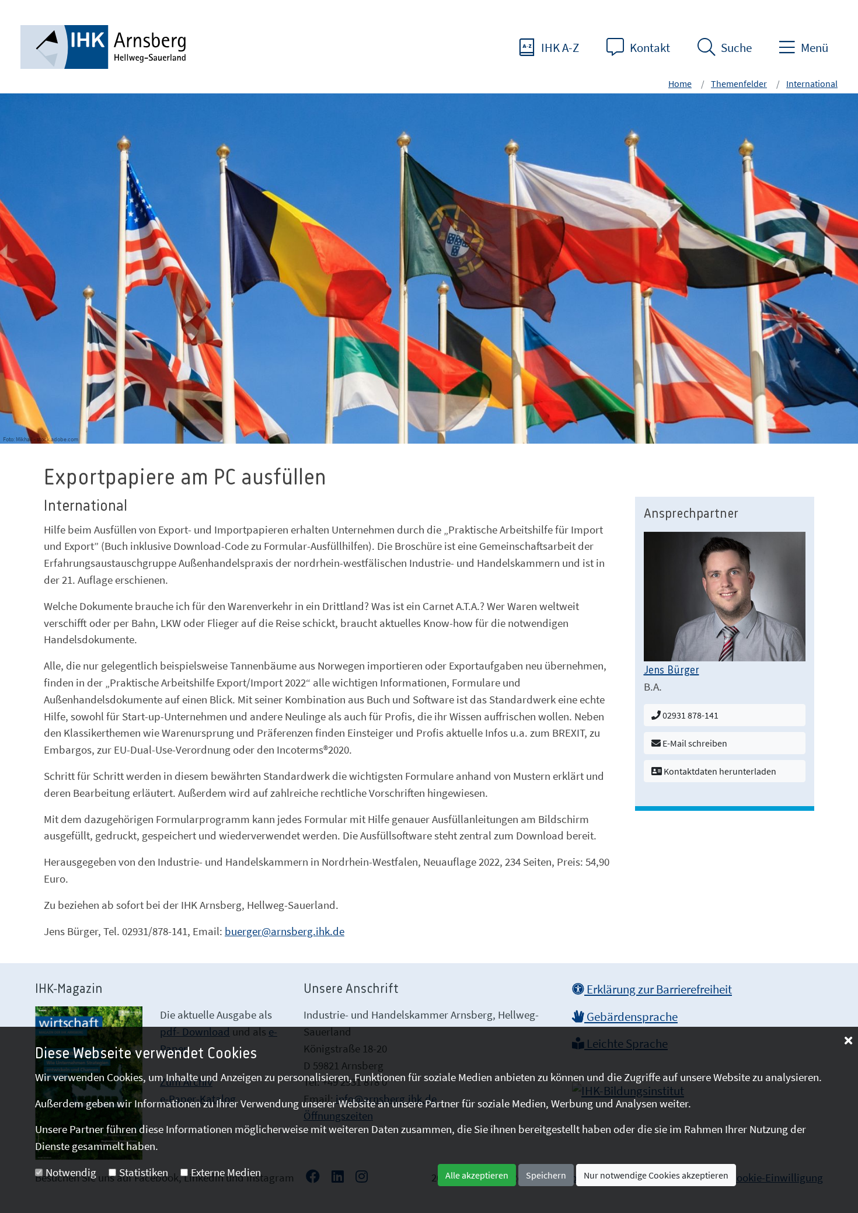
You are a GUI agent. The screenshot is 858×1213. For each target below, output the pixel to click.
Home (680, 83)
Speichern (546, 1175)
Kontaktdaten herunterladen (719, 771)
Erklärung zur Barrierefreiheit (658, 989)
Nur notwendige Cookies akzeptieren (656, 1175)
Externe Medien (226, 1172)
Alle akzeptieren (476, 1175)
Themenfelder (739, 83)
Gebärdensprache (631, 1016)
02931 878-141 (690, 715)
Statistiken (143, 1172)
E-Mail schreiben (694, 743)
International (812, 83)
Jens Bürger (671, 671)
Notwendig (71, 1172)
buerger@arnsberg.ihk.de (284, 931)
